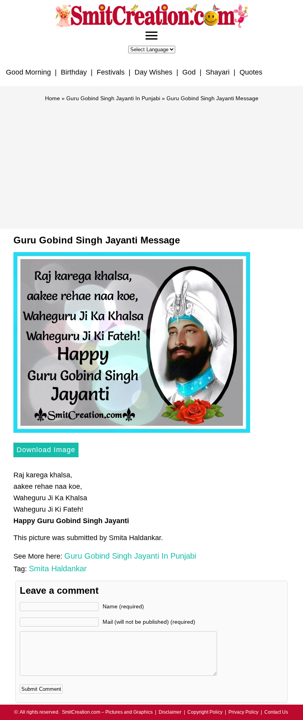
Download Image (46, 450)
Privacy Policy (243, 712)
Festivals (111, 72)
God (189, 72)
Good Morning (28, 72)
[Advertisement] (151, 162)
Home (52, 98)
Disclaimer (170, 712)
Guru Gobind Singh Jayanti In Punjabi (113, 98)
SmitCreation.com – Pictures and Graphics (107, 712)
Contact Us (276, 712)
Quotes (250, 72)
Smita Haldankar (58, 568)
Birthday (74, 72)
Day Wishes (153, 72)
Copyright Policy (205, 712)
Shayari (218, 72)
